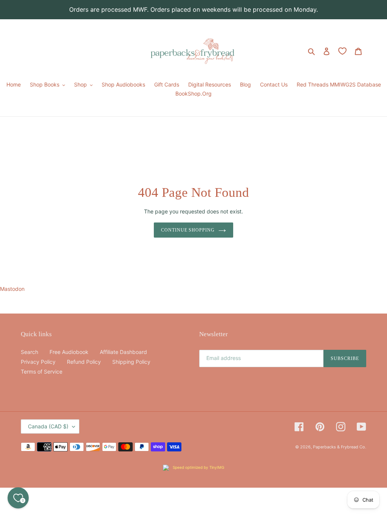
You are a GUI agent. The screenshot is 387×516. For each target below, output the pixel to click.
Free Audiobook (69, 352)
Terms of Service (41, 371)
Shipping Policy (131, 361)
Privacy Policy (38, 361)
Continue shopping (188, 230)
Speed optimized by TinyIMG (198, 467)
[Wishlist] (342, 51)
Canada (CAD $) (48, 426)
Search (29, 352)
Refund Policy (84, 361)
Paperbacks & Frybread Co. (339, 447)
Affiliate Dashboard (123, 352)
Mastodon (12, 289)
